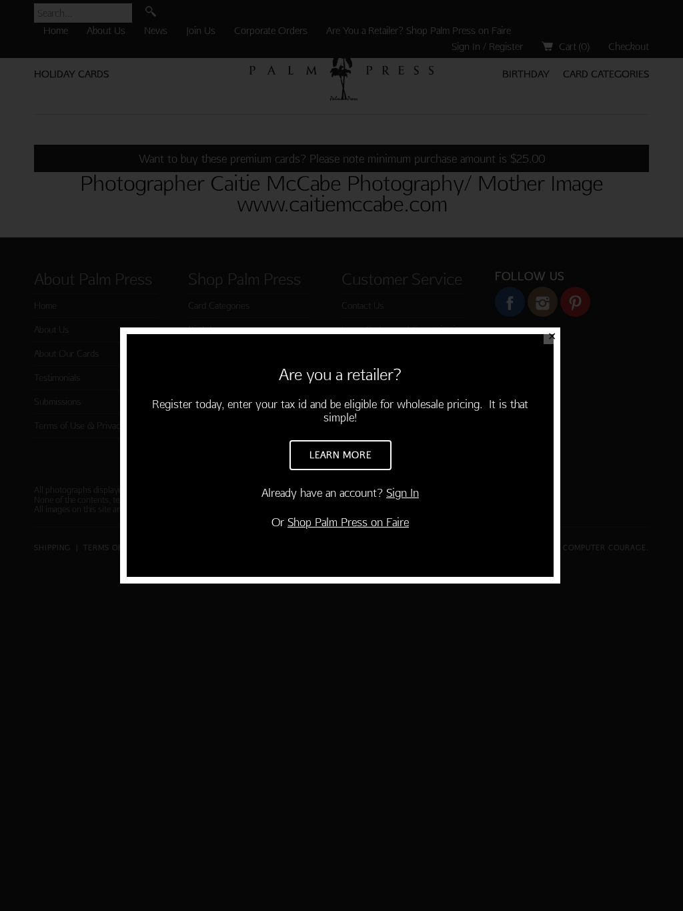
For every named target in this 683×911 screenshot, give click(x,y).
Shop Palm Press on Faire (348, 522)
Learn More (340, 455)
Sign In (402, 493)
